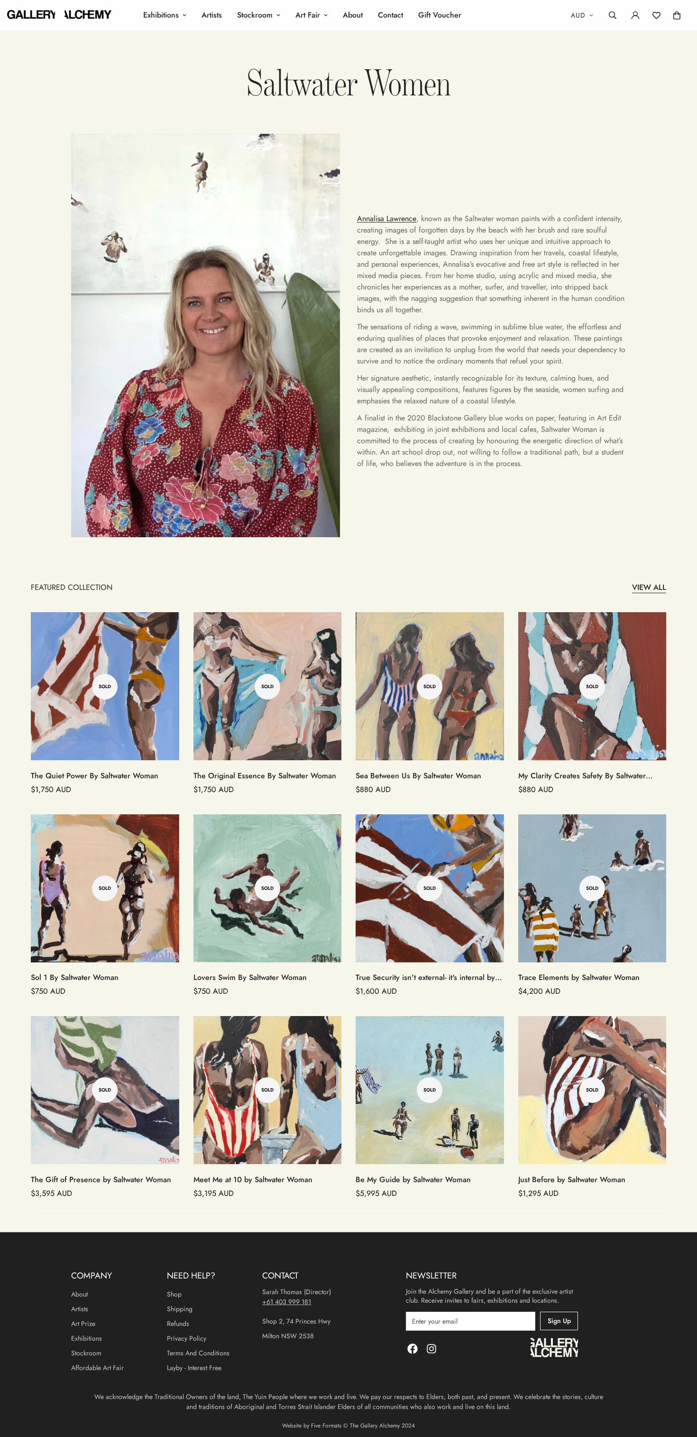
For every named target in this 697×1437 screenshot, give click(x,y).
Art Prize (83, 1323)
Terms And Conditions (198, 1353)
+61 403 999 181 (286, 1301)
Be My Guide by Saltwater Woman (413, 1179)
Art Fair (307, 14)
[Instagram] (431, 1348)
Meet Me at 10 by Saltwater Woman (252, 1179)
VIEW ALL (649, 587)
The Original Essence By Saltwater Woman (264, 775)
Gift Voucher (439, 14)
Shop (174, 1294)
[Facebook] (412, 1348)
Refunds (178, 1323)
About (353, 14)
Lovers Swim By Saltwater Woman (250, 977)
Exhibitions (161, 14)
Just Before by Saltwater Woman (571, 1179)
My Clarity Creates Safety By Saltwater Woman (582, 776)
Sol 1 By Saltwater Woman (75, 977)
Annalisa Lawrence (386, 218)
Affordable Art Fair (97, 1367)
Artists (212, 14)
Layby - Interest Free (194, 1367)
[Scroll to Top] (678, 1385)
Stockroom (255, 14)
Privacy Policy (186, 1338)
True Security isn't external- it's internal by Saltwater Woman (425, 977)
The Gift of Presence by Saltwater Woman (101, 1179)
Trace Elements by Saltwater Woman (579, 977)
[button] (677, 15)
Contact (390, 14)
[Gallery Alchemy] (59, 15)
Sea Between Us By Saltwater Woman (418, 775)
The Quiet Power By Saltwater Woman (94, 775)
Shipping (180, 1309)
